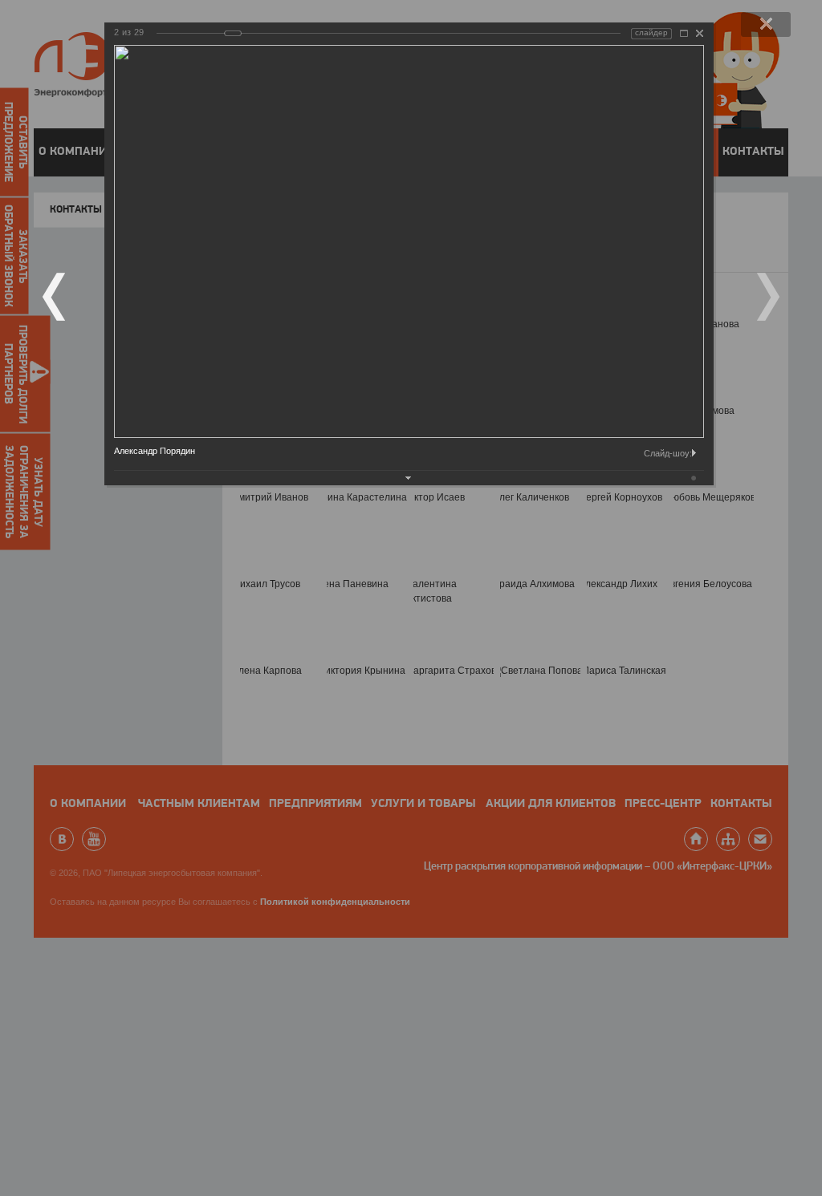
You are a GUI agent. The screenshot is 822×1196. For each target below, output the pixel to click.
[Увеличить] (684, 33)
